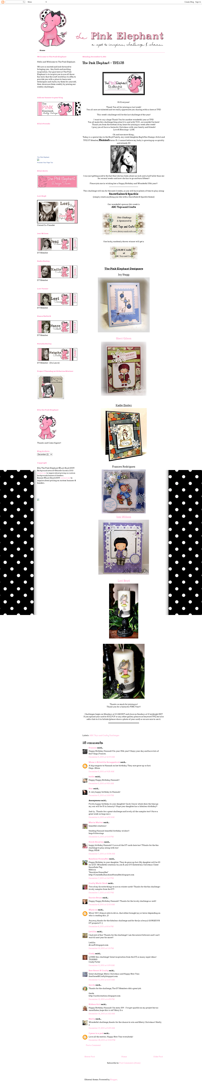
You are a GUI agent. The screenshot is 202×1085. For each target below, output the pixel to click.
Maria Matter (96, 822)
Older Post (158, 1057)
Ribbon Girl (94, 1004)
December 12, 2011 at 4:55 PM (102, 999)
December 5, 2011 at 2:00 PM (101, 795)
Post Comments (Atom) (129, 1063)
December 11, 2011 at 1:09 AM (102, 965)
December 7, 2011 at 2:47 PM (101, 878)
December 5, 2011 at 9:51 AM (101, 783)
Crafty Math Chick (98, 883)
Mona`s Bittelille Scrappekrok (104, 762)
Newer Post (90, 1057)
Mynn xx (93, 910)
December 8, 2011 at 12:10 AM (102, 905)
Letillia (92, 932)
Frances (93, 748)
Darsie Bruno (95, 898)
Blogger (113, 1080)
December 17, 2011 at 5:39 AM (102, 1028)
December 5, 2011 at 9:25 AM (101, 772)
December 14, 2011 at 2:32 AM (102, 1014)
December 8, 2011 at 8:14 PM (101, 926)
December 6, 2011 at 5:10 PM (101, 837)
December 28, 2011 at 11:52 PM (102, 1040)
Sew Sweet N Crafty (98, 971)
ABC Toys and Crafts (123, 207)
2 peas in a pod (96, 1033)
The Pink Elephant (43, 157)
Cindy (92, 954)
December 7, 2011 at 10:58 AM (102, 854)
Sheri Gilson (123, 338)
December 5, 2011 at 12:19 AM (102, 757)
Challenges (114, 735)
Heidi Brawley (96, 842)
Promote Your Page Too (45, 162)
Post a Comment (93, 1045)
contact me (41, 473)
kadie (92, 777)
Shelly (92, 1019)
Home (42, 50)
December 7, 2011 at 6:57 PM (101, 893)
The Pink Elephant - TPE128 (103, 63)
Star (91, 789)
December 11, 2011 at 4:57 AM (102, 980)
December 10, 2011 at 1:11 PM (101, 948)
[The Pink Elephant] (38, 160)
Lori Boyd (124, 580)
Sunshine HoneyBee (99, 859)
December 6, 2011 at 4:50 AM (101, 817)
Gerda (92, 985)
